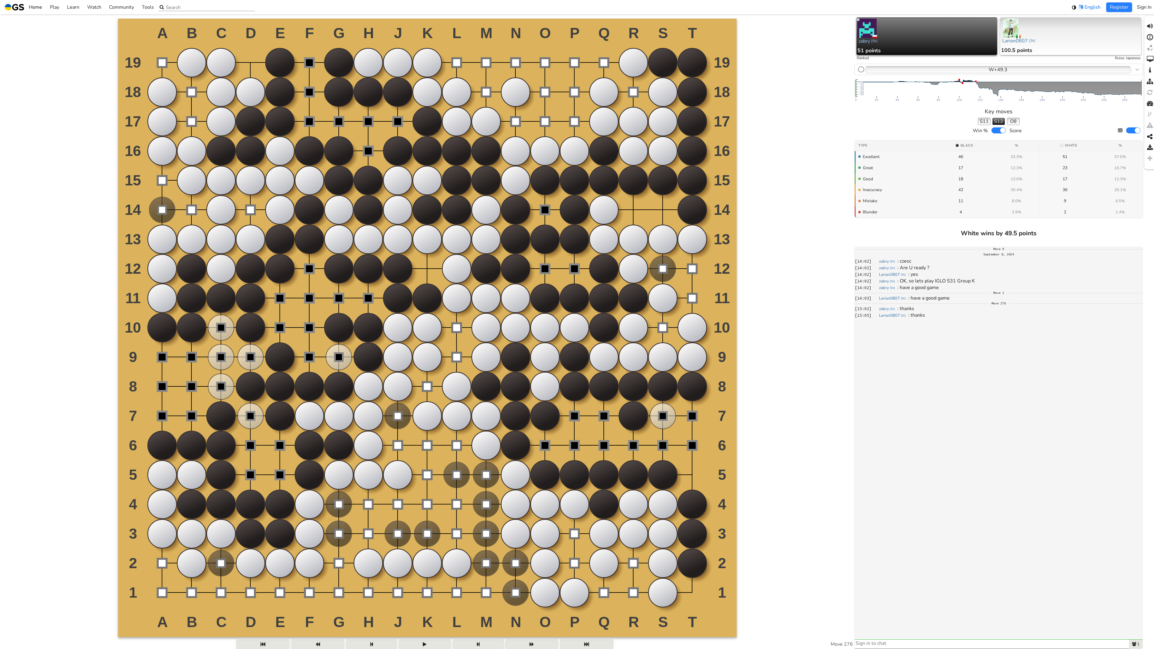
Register (1119, 7)
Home (35, 7)
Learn (73, 7)
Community (121, 7)
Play (54, 7)
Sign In (1144, 7)
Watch (94, 7)
